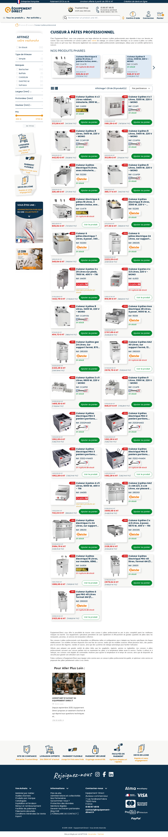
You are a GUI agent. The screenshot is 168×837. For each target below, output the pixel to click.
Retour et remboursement (28, 806)
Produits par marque (25, 798)
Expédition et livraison (25, 803)
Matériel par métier (24, 793)
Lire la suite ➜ (58, 720)
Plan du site (55, 793)
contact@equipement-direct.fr (97, 811)
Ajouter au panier (89, 122)
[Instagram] (97, 774)
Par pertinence (141, 88)
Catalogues (20, 801)
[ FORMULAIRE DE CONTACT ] (64, 814)
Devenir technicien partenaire (65, 808)
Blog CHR (54, 811)
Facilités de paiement (25, 808)
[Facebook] (104, 774)
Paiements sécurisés (25, 811)
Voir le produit (91, 224)
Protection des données (62, 803)
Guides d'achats (23, 795)
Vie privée (92, 834)
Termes (101, 834)
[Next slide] (154, 68)
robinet (94, 41)
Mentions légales (58, 806)
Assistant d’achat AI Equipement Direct (64, 699)
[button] (15, 18)
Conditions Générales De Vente (30, 814)
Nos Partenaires (58, 798)
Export (18, 816)
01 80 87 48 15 (92, 806)
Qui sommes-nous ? (60, 801)
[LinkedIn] (111, 774)
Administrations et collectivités (65, 795)
